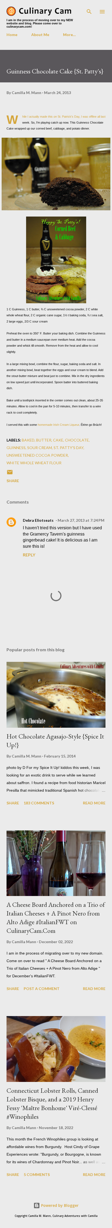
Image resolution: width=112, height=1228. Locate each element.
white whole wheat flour (34, 462)
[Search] (89, 10)
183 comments (39, 803)
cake (58, 440)
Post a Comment (42, 988)
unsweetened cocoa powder (37, 455)
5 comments (37, 1174)
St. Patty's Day (68, 447)
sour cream (39, 447)
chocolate (77, 440)
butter (43, 440)
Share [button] (13, 480)
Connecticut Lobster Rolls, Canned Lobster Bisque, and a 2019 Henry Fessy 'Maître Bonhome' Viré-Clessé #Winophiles (52, 1103)
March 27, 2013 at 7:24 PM (81, 520)
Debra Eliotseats (38, 520)
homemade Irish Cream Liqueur (58, 424)
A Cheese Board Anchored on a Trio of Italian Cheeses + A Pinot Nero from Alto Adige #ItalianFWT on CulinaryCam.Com (56, 917)
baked (28, 440)
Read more (94, 803)
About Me (40, 34)
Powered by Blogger (59, 1205)
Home (12, 34)
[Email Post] (10, 474)
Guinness (16, 447)
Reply (29, 554)
